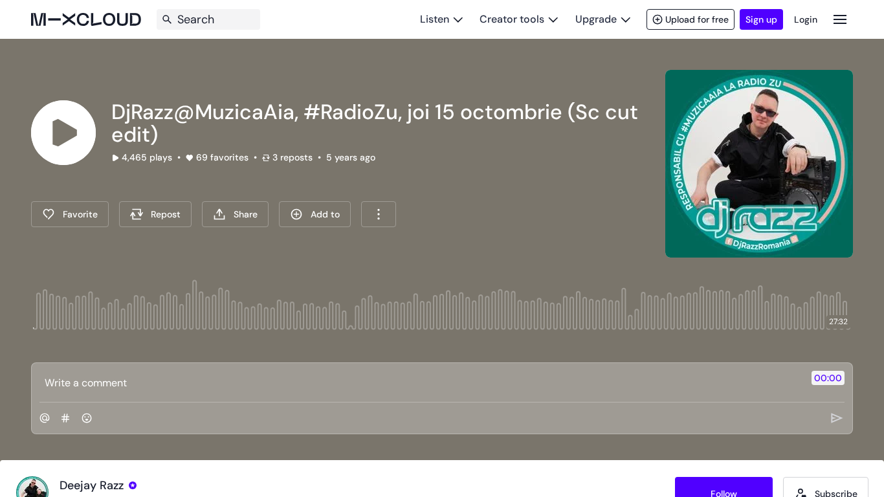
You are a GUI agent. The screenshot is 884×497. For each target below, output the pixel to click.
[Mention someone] (44, 418)
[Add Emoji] (87, 418)
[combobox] (378, 214)
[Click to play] (63, 132)
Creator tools (512, 19)
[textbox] (420, 382)
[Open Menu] (840, 19)
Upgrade (596, 19)
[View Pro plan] (133, 485)
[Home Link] (86, 19)
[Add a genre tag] (65, 418)
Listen (434, 19)
